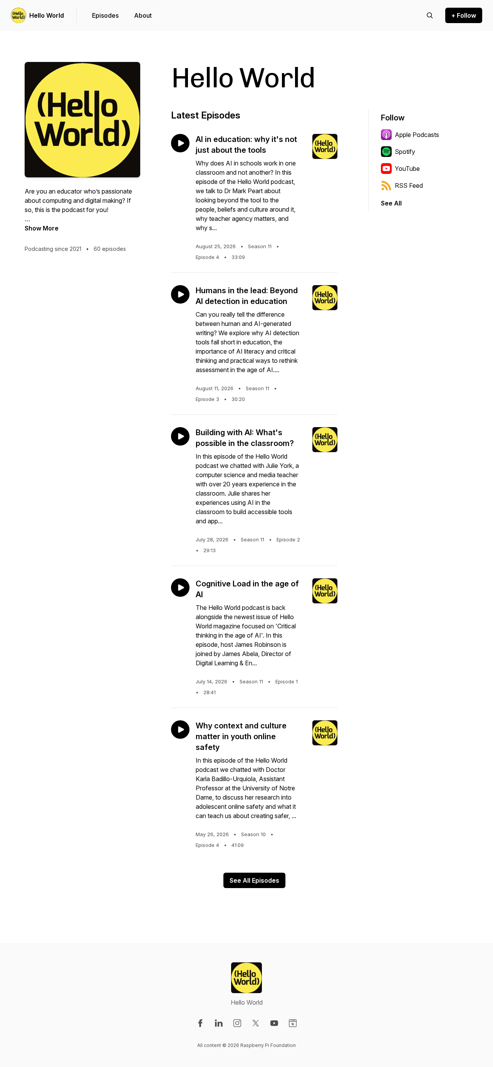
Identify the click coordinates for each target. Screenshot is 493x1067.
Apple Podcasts (417, 135)
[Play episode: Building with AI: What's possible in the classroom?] (180, 436)
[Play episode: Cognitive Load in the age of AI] (180, 587)
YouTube (407, 168)
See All (391, 203)
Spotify (405, 151)
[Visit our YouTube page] (274, 1023)
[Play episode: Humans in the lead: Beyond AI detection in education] (180, 294)
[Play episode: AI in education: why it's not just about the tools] (180, 143)
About (143, 15)
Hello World (46, 15)
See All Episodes (254, 880)
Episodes (105, 15)
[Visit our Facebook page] (200, 1023)
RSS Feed (409, 185)
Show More (42, 228)
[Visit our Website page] (293, 1023)
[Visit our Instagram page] (237, 1023)
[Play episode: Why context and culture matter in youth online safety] (180, 729)
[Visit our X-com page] (256, 1023)
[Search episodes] (430, 15)
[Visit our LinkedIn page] (219, 1023)
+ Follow (463, 15)
